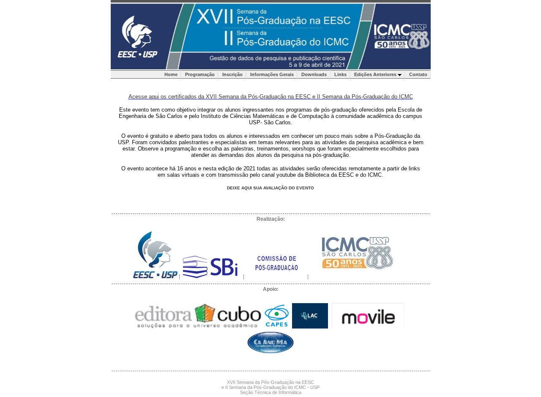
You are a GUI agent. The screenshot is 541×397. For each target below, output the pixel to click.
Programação (200, 74)
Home (171, 74)
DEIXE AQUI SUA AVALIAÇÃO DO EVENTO (270, 188)
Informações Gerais (272, 74)
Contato (418, 74)
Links (340, 74)
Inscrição (232, 74)
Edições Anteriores (376, 74)
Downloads (314, 74)
